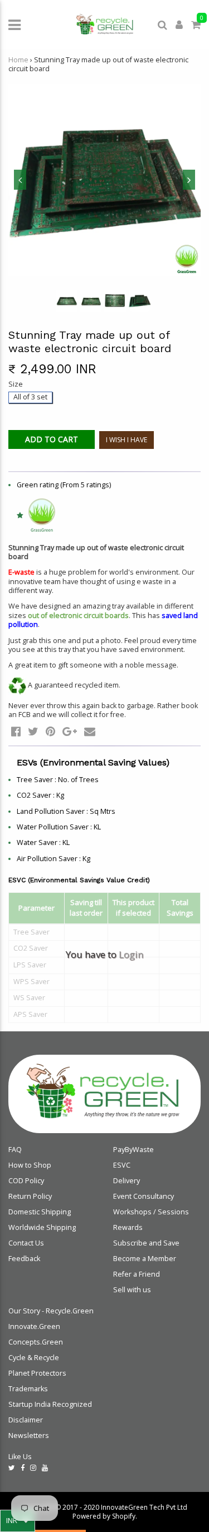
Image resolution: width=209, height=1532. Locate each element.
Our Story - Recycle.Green (51, 1311)
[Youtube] (45, 1467)
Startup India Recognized (50, 1404)
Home (18, 60)
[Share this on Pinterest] (50, 731)
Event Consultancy (143, 1196)
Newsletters (28, 1435)
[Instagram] (33, 1467)
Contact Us (26, 1243)
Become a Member (144, 1258)
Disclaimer (25, 1420)
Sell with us (132, 1289)
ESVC (121, 1165)
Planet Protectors (37, 1373)
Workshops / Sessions (151, 1212)
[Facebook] (23, 1467)
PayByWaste (133, 1149)
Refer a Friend (136, 1274)
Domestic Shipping (39, 1212)
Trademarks (28, 1388)
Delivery (126, 1180)
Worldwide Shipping (42, 1227)
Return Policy (30, 1196)
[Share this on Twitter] (33, 731)
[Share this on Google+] (69, 731)
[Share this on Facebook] (16, 731)
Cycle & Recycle (33, 1357)
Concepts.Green (35, 1342)
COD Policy (26, 1180)
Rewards (128, 1227)
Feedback (24, 1258)
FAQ (15, 1149)
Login (131, 954)
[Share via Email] (89, 731)
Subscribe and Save (146, 1243)
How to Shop (29, 1165)
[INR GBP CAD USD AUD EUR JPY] (17, 1521)
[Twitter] (11, 1467)
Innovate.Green (34, 1326)
